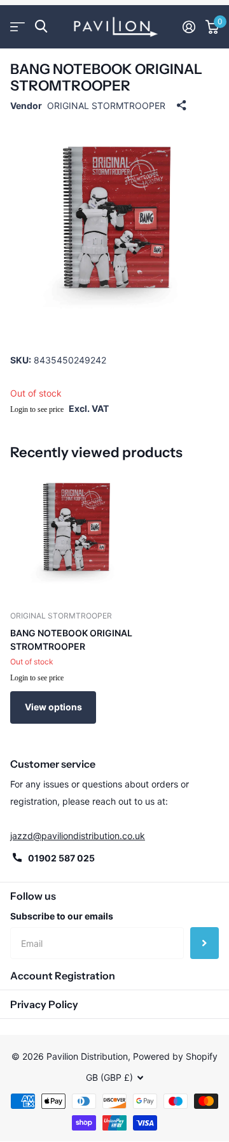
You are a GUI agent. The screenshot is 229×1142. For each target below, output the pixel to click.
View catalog (17, 26)
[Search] (41, 26)
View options (53, 706)
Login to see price (37, 409)
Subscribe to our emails (61, 916)
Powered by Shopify (175, 1056)
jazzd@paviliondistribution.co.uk (77, 835)
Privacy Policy (44, 1004)
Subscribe (204, 943)
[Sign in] (189, 26)
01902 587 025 (61, 858)
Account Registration (62, 975)
